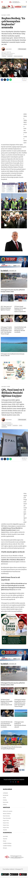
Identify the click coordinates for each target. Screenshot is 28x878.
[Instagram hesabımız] (15, 782)
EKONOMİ (5, 795)
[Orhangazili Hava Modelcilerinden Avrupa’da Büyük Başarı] (14, 737)
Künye (4, 841)
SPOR (4, 797)
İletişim (5, 848)
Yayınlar (5, 829)
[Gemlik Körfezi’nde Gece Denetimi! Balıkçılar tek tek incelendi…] (20, 320)
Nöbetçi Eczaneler (7, 811)
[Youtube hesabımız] (18, 782)
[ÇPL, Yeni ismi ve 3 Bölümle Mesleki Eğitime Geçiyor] (7, 299)
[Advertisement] (14, 98)
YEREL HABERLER (18, 56)
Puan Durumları (7, 818)
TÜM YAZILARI (22, 49)
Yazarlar (5, 838)
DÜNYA (5, 804)
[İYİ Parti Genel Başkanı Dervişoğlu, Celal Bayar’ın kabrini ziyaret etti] (20, 299)
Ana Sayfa (5, 836)
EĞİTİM (9, 425)
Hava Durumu (6, 816)
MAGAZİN (5, 802)
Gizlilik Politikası (7, 843)
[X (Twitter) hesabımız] (13, 782)
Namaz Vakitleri (7, 813)
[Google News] (24, 80)
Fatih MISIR (8, 49)
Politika (5, 800)
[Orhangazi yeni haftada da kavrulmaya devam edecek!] (14, 344)
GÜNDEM (10, 56)
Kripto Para (6, 820)
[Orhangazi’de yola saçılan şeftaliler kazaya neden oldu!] (14, 280)
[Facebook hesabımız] (10, 782)
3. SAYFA (4, 56)
